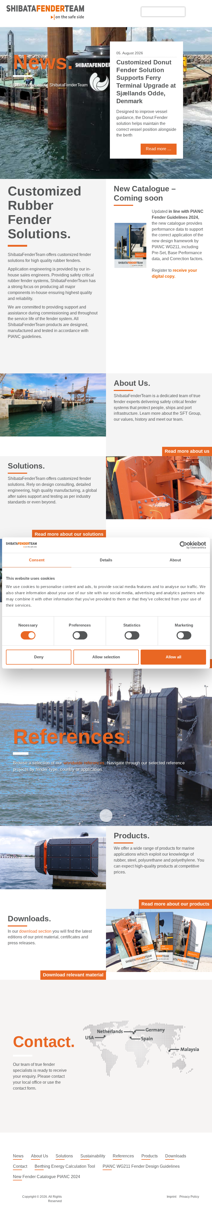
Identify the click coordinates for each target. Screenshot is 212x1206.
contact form (24, 1088)
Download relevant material (73, 974)
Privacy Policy (189, 1197)
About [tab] (175, 560)
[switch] (80, 635)
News (18, 1156)
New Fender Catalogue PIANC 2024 (46, 1176)
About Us (39, 1156)
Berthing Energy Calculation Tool (65, 1166)
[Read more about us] (53, 404)
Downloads (175, 1156)
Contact (20, 1166)
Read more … (158, 155)
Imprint (171, 1197)
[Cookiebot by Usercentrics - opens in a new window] (183, 545)
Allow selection (106, 657)
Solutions (64, 1156)
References (123, 1156)
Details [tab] (106, 560)
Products (149, 1156)
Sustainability (92, 1156)
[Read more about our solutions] (159, 487)
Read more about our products (175, 904)
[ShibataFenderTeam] (45, 18)
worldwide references (83, 762)
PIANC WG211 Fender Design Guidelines (141, 1166)
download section (35, 931)
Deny (38, 657)
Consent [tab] (36, 560)
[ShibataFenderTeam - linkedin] (192, 12)
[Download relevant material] (159, 940)
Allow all (173, 657)
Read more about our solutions (69, 534)
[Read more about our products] (53, 857)
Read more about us (187, 451)
